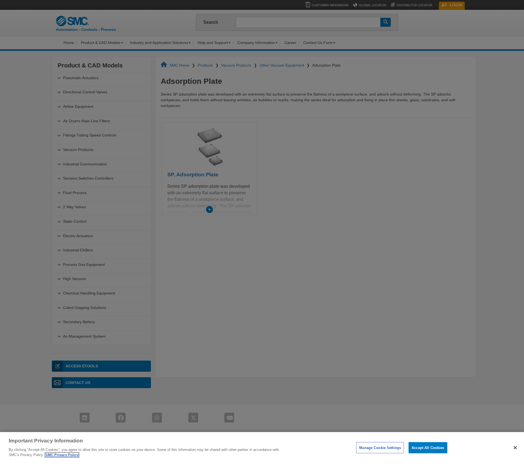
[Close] (515, 448)
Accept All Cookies (428, 447)
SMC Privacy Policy (62, 455)
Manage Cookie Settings (380, 447)
